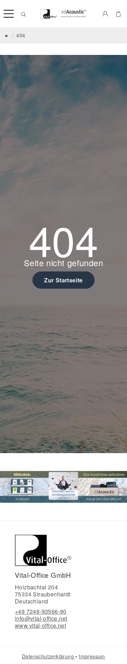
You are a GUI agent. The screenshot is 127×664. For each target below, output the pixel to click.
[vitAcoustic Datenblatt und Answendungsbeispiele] (63, 486)
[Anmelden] (105, 14)
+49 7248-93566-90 (41, 611)
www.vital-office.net (40, 625)
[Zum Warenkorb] (118, 14)
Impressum (92, 656)
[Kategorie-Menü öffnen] (9, 14)
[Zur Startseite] (63, 14)
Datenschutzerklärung (48, 656)
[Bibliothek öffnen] (22, 486)
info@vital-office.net (41, 618)
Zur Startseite (63, 280)
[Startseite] (6, 35)
